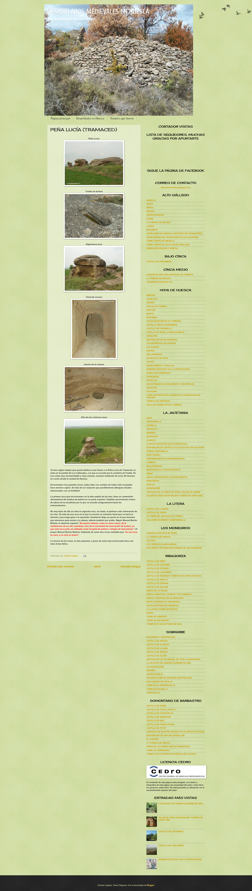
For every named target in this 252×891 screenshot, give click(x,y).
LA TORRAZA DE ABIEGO (158, 743)
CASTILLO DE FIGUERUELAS (159, 713)
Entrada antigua (131, 566)
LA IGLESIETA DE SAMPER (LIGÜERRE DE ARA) (168, 663)
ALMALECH (151, 299)
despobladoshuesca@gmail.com (175, 187)
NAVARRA (150, 670)
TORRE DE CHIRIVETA (156, 617)
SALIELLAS (151, 380)
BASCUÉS (151, 310)
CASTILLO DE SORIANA (157, 583)
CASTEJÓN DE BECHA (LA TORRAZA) (163, 321)
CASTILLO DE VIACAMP (157, 587)
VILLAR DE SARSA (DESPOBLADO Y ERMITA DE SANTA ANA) (174, 496)
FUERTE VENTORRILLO (157, 451)
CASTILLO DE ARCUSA (157, 641)
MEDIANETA (152, 230)
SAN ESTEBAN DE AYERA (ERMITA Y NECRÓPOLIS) (170, 384)
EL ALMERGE (152, 739)
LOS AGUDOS (152, 347)
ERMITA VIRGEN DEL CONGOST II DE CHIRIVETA (168, 594)
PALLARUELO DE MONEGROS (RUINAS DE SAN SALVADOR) (174, 548)
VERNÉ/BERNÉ (153, 488)
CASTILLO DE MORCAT (157, 652)
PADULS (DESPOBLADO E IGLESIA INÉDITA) (166, 477)
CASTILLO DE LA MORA (157, 509)
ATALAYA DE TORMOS (156, 306)
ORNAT (149, 473)
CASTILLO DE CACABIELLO (159, 328)
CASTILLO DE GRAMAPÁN (158, 717)
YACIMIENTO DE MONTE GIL (159, 282)
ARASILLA (151, 200)
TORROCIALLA (153, 693)
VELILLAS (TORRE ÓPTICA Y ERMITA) (163, 405)
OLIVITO (150, 362)
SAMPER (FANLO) (154, 674)
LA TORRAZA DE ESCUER (158, 222)
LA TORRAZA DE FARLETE (158, 537)
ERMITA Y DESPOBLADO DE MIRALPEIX (165, 598)
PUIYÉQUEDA (152, 377)
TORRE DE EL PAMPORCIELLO (160, 685)
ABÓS (149, 418)
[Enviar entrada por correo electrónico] (84, 556)
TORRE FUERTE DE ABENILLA (160, 241)
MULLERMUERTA (154, 354)
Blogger (150, 885)
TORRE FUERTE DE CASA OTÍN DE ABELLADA (167, 245)
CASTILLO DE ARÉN (155, 561)
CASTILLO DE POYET (156, 728)
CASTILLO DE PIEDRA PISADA (160, 724)
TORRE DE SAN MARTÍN (157, 620)
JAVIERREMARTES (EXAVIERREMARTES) (165, 459)
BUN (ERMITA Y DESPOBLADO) (160, 637)
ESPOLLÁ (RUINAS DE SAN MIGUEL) (163, 602)
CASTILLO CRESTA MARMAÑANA (161, 325)
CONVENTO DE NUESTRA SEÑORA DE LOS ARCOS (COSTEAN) (175, 732)
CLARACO (151, 440)
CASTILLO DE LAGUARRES (159, 572)
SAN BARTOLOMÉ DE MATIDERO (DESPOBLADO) (169, 678)
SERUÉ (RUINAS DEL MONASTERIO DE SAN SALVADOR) (172, 237)
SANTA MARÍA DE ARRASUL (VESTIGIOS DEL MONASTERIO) (174, 233)
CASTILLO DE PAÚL (155, 721)
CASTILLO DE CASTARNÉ (158, 565)
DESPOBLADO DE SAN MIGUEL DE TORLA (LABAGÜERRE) (173, 659)
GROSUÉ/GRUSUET (155, 215)
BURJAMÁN (151, 317)
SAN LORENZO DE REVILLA (159, 682)
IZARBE (149, 219)
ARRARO (150, 303)
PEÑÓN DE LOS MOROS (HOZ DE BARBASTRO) (168, 746)
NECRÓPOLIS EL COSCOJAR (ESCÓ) (163, 470)
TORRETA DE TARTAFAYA (158, 401)
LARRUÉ (150, 226)
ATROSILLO (151, 429)
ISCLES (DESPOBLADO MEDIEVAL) (162, 605)
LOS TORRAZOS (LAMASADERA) (161, 544)
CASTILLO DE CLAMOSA (157, 644)
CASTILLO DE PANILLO (157, 580)
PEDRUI (150, 613)
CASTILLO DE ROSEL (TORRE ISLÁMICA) (165, 332)
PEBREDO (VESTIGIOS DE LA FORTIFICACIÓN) (168, 369)
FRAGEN (150, 211)
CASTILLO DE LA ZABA (157, 648)
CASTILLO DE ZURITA (156, 512)
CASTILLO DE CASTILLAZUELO (160, 710)
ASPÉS (149, 204)
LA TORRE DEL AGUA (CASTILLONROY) (164, 516)
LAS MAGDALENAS (155, 667)
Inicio (97, 566)
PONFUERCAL (152, 481)
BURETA (150, 314)
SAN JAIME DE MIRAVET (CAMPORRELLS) (165, 520)
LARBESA (150, 462)
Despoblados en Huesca (90, 118)
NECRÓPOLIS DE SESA (157, 358)
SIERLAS (150, 485)
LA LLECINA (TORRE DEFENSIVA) (161, 609)
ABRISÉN (150, 295)
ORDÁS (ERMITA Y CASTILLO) (160, 366)
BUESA (149, 207)
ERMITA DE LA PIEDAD (157, 591)
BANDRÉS (151, 433)
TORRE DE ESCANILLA (157, 689)
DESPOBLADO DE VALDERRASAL (161, 340)
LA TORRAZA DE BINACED (158, 278)
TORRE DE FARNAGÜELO (158, 750)
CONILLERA (151, 336)
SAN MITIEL (151, 388)
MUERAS (150, 351)
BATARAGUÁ (152, 436)
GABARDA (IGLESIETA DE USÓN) (161, 533)
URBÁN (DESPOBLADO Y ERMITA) (162, 248)
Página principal (60, 118)
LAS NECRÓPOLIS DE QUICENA (161, 343)
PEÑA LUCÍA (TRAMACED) (158, 373)
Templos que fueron (122, 118)
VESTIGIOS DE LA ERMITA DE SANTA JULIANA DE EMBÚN (173, 492)
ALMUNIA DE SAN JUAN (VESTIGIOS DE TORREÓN (169, 275)
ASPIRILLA (151, 425)
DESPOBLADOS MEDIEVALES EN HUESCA (98, 12)
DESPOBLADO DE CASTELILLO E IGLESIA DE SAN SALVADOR (175, 447)
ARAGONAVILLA (153, 422)
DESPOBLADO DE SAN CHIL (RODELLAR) (165, 735)
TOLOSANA (151, 391)
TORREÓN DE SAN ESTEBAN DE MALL (164, 624)
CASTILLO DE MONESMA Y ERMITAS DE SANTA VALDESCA (173, 576)
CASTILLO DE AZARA (156, 706)
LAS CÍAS (150, 540)
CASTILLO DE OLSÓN (156, 656)
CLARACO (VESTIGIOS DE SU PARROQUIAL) (166, 444)
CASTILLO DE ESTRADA (157, 568)
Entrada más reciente (60, 566)
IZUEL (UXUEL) (153, 455)
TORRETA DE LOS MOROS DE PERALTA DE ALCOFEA (171, 754)
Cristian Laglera (71, 556)
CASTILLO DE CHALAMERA (159, 261)
